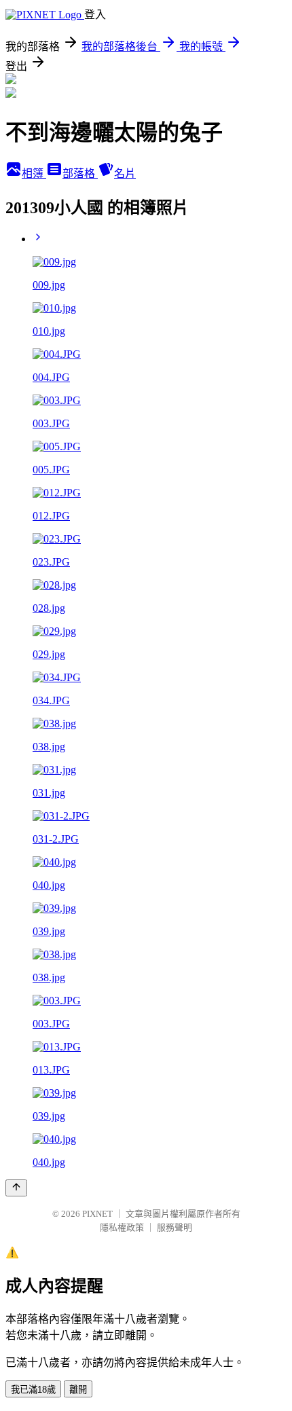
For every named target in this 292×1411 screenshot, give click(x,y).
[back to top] (16, 1187)
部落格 (80, 173)
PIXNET (97, 1214)
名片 (125, 173)
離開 (78, 1390)
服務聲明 (174, 1227)
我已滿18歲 (33, 1390)
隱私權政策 (122, 1227)
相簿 (34, 173)
